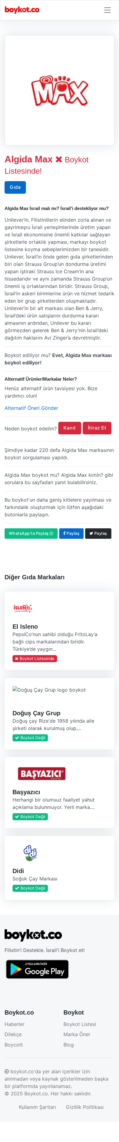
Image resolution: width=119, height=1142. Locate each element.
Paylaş (73, 533)
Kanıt (69, 428)
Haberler (14, 1024)
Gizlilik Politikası (85, 1107)
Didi (18, 871)
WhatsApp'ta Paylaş (29, 533)
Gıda (15, 187)
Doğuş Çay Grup (36, 712)
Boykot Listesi (79, 1024)
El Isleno (25, 626)
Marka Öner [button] (76, 1034)
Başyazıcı (26, 791)
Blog (68, 1045)
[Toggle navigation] (107, 10)
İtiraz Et (97, 428)
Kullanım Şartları (37, 1107)
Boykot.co (36, 1093)
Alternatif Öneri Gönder (31, 408)
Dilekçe (13, 1034)
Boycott (14, 1045)
